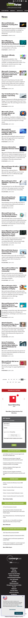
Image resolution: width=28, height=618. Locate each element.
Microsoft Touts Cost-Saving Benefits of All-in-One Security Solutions (10, 214)
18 (8, 379)
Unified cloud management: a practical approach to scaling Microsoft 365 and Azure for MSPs (14, 543)
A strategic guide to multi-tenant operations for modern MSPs (13, 539)
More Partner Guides (8, 499)
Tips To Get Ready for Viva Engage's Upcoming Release (10, 95)
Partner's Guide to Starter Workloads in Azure (13, 493)
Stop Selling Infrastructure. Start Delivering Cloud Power (14, 516)
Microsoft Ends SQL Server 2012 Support (10, 362)
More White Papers (7, 547)
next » (19, 382)
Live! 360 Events (14, 579)
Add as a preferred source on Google (14, 7)
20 (14, 379)
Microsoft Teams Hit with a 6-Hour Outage (10, 167)
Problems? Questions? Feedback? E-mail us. (14, 616)
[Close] (22, 596)
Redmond (14, 588)
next (24, 398)
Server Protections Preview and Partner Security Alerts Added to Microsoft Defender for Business (10, 345)
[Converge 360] (14, 558)
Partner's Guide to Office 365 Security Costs (13, 487)
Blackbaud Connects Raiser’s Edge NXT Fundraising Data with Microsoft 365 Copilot (13, 459)
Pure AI (14, 586)
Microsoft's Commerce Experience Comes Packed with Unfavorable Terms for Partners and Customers (10, 75)
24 (24, 379)
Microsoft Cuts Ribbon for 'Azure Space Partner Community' (10, 269)
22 (19, 379)
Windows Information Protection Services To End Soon (10, 148)
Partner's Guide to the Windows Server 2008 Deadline (13, 483)
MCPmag (14, 581)
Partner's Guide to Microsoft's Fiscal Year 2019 (13, 496)
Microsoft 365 (20, 10)
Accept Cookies (19, 613)
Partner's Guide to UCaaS (8, 490)
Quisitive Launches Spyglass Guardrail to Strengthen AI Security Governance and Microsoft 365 (14, 473)
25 (7, 382)
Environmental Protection (14, 577)
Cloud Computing (5, 10)
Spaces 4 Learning (14, 592)
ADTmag (14, 570)
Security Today (14, 590)
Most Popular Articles (14, 450)
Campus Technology (14, 575)
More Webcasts (6, 524)
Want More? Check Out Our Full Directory (14, 412)
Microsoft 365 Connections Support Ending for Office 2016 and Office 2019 (9, 132)
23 (22, 379)
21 (16, 379)
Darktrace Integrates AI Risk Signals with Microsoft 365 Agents (12, 468)
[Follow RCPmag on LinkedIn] (13, 1)
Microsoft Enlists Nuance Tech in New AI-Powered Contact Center (10, 252)
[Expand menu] (26, 1)
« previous (4, 379)
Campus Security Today (14, 573)
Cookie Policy (19, 606)
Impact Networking (14, 405)
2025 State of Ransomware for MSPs (11, 532)
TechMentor (14, 594)
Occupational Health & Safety (14, 585)
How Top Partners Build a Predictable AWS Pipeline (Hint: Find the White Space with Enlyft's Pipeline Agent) (14, 511)
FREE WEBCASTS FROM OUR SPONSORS (14, 503)
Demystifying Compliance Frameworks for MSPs (13, 535)
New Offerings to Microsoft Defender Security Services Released (10, 42)
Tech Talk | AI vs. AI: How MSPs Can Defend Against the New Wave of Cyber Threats (12, 521)
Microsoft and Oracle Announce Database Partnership (8, 198)
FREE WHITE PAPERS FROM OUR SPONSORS (14, 528)
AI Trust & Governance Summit (9, 507)
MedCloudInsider (14, 583)
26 (10, 382)
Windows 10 (12, 10)
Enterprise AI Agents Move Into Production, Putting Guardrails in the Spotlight (12, 463)
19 (11, 379)
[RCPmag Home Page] (14, 3)
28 (15, 382)
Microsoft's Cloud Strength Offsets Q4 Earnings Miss (8, 113)
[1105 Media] (14, 563)
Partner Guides (14, 479)
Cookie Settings (12, 609)
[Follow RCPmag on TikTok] (17, 1)
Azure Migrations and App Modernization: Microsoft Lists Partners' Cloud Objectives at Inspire (10, 233)
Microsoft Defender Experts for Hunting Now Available (10, 24)
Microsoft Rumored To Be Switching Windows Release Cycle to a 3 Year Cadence (10, 306)
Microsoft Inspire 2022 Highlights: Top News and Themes (10, 182)
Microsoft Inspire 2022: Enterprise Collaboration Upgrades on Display (10, 287)
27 (13, 382)
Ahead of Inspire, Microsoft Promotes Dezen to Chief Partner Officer (10, 324)
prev (3, 398)
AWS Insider (14, 572)
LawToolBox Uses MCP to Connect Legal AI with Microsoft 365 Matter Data (13, 455)
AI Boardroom (14, 568)
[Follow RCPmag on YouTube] (21, 1)
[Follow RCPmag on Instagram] (19, 1)
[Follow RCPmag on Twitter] (15, 1)
